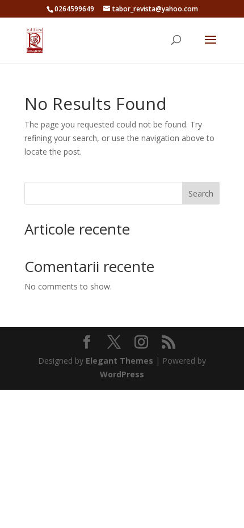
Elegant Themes (119, 360)
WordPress (122, 374)
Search (200, 193)
